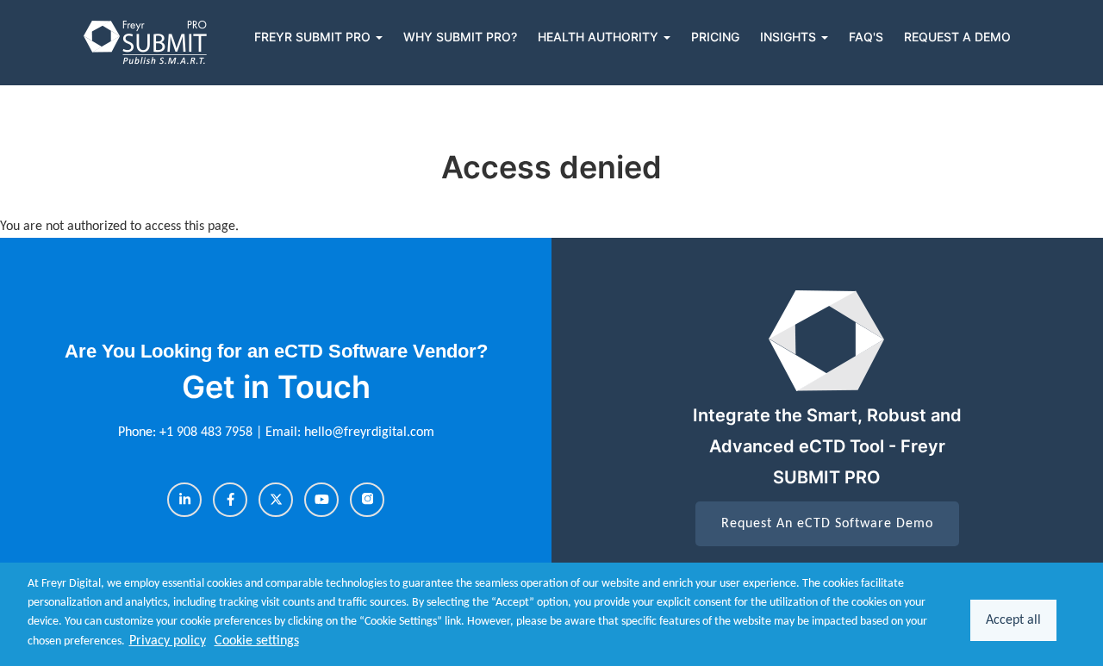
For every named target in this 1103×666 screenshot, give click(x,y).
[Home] (146, 42)
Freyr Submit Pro (314, 36)
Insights (789, 36)
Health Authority (600, 36)
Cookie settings (257, 641)
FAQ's (866, 36)
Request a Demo (957, 36)
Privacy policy (167, 641)
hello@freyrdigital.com (369, 432)
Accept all (1013, 620)
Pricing (715, 36)
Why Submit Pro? (460, 36)
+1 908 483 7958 (207, 432)
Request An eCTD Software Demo (827, 524)
